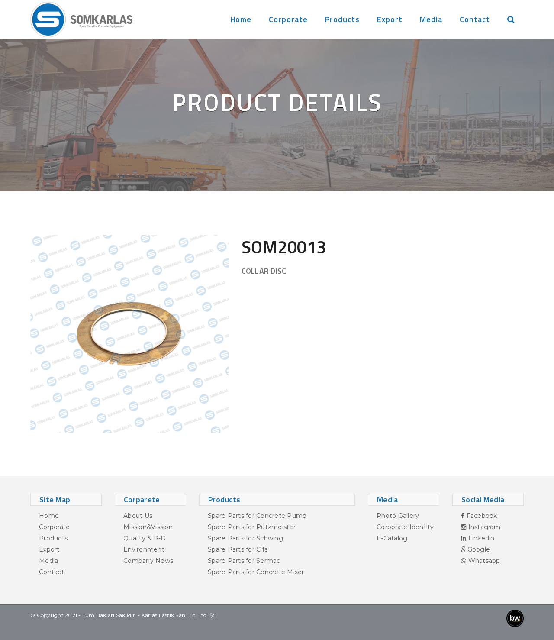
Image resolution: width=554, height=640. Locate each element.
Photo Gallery (398, 516)
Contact (475, 19)
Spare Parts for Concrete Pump (257, 516)
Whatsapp (483, 561)
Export (390, 19)
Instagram (483, 527)
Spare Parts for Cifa (238, 549)
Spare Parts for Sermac (244, 561)
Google (477, 549)
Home (240, 19)
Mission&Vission (148, 527)
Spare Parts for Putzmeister (252, 527)
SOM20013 (284, 247)
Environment (143, 549)
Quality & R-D (144, 538)
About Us (137, 516)
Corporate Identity (405, 527)
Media (431, 19)
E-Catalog (392, 538)
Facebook (480, 516)
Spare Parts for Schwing (245, 538)
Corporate (288, 19)
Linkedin (480, 538)
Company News (148, 561)
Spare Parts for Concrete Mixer (256, 572)
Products (342, 19)
